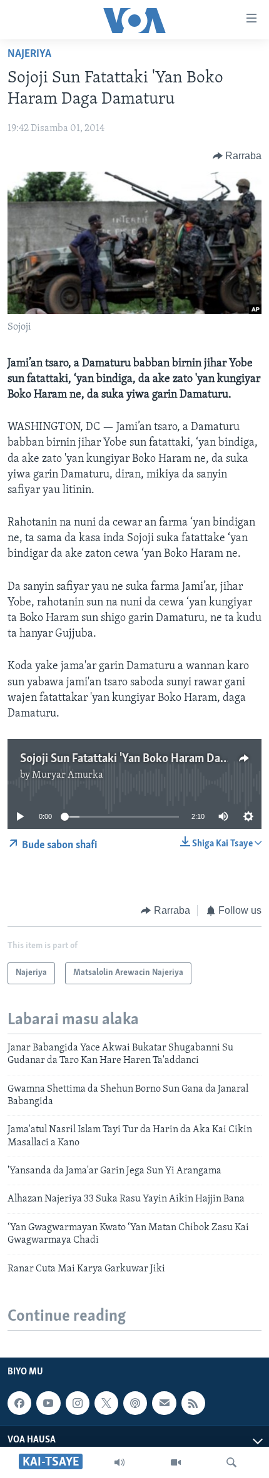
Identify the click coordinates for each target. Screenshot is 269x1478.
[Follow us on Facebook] (19, 1403)
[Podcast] (135, 1403)
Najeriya (29, 54)
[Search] (231, 1462)
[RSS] (193, 1403)
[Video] (176, 1462)
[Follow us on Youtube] (48, 1403)
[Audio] (119, 1462)
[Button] (237, 156)
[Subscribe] (164, 1403)
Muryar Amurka (67, 775)
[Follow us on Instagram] (77, 1403)
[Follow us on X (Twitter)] (106, 1403)
